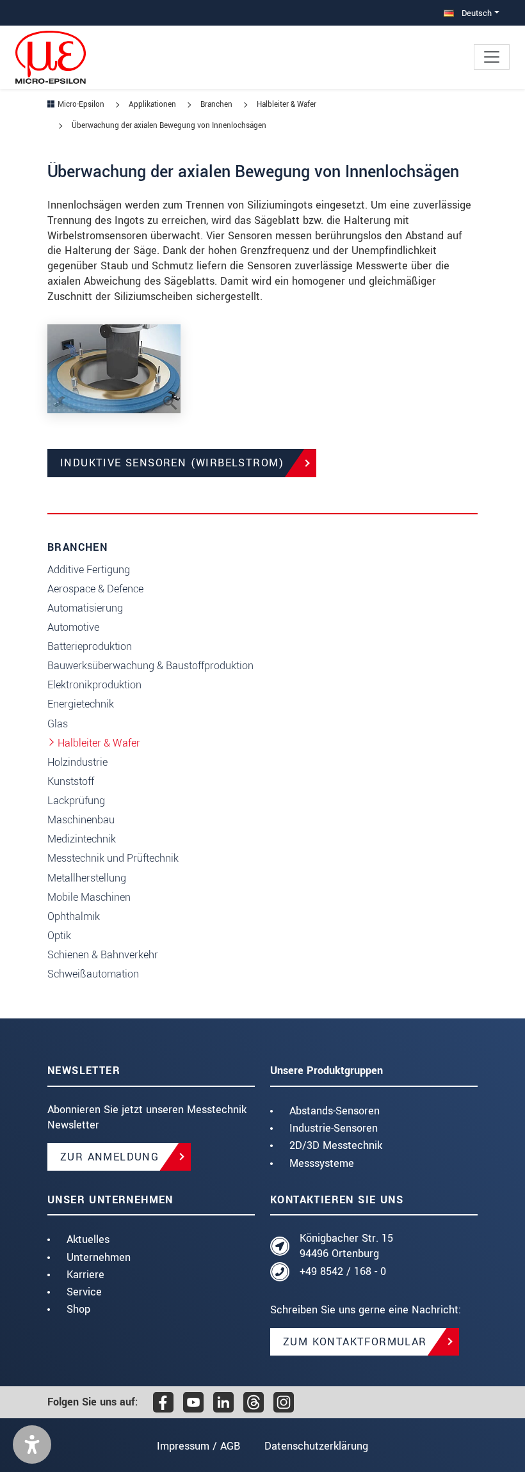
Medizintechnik (81, 839)
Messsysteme (321, 1163)
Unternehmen (99, 1257)
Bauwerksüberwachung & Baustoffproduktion (150, 665)
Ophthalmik (73, 916)
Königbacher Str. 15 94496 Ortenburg (346, 1246)
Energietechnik (80, 704)
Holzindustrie (77, 762)
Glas (57, 723)
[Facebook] (163, 1402)
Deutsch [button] (475, 13)
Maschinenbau (81, 819)
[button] (32, 1444)
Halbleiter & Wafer (99, 743)
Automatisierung (85, 608)
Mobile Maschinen (89, 897)
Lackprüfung (76, 800)
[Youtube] (193, 1402)
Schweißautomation (93, 974)
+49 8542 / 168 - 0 (343, 1271)
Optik (59, 935)
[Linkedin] (223, 1402)
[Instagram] (283, 1402)
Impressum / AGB (198, 1446)
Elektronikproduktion (94, 684)
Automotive (73, 627)
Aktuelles (88, 1239)
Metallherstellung (86, 878)
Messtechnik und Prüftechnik (113, 858)
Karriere (85, 1274)
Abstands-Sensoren (334, 1111)
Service (84, 1292)
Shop (78, 1309)
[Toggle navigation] (492, 57)
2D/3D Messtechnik (335, 1145)
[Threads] (253, 1402)
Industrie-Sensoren (333, 1128)
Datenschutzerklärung (316, 1446)
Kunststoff (70, 781)
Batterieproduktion (89, 646)
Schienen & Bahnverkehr (102, 954)
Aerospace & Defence (95, 589)
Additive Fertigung (88, 569)
